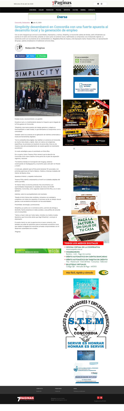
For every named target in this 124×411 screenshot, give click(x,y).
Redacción (38, 391)
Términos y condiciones (79, 391)
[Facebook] (98, 4)
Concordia (32, 10)
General (83, 10)
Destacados (26, 22)
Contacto (91, 10)
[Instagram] (101, 4)
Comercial (57, 391)
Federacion (49, 10)
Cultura (75, 10)
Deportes (67, 10)
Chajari (41, 10)
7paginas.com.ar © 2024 (100, 401)
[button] (20, 56)
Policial (58, 10)
